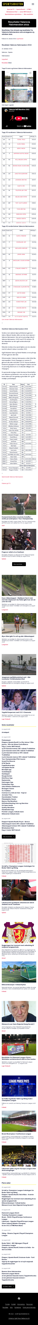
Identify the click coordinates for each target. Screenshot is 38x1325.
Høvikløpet (6, 774)
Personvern (29, 1304)
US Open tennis (7, 805)
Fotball (4, 876)
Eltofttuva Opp (7, 778)
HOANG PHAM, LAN (21, 301)
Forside (7, 1304)
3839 (4, 280)
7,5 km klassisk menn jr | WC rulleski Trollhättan (19, 757)
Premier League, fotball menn (13, 812)
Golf (3, 525)
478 (4, 173)
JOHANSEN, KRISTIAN (21, 180)
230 (4, 139)
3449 (4, 268)
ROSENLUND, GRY (21, 242)
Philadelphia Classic (9, 799)
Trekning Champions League (12, 1215)
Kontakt (13, 1304)
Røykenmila (6, 780)
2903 (4, 254)
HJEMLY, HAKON (21, 148)
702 (4, 209)
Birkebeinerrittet (12, 12)
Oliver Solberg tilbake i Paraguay (14, 1223)
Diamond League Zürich (10, 1213)
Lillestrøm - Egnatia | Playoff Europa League (17, 1221)
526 (4, 180)
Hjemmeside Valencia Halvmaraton (12, 477)
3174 (4, 260)
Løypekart (5, 59)
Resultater (5, 63)
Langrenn (5, 609)
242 (4, 144)
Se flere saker (7, 1286)
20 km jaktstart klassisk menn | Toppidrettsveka (19, 1276)
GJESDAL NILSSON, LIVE (21, 280)
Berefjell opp (6, 769)
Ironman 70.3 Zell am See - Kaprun (14, 793)
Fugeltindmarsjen (8, 765)
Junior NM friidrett (25, 12)
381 (4, 159)
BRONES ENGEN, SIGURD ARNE (21, 166)
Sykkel (4, 559)
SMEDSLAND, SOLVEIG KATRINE (21, 260)
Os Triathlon (6, 791)
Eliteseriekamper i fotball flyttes (14, 1203)
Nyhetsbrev (17, 1307)
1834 (4, 236)
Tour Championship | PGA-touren (13, 759)
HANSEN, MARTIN (21, 218)
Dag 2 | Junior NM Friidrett (11, 830)
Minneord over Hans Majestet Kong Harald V (17, 1205)
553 (4, 190)
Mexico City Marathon (9, 801)
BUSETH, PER (21, 186)
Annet (4, 958)
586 (4, 197)
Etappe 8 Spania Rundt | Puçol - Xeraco (16, 822)
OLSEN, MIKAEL (21, 144)
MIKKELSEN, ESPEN (21, 214)
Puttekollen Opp (8, 784)
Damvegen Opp (7, 782)
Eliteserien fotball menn (10, 814)
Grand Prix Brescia (8, 761)
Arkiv (11, 1307)
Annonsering (21, 1304)
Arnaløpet (5, 732)
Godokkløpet (6, 772)
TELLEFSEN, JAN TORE (21, 190)
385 (4, 166)
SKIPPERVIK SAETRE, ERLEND (21, 153)
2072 (4, 242)
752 (4, 218)
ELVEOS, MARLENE (21, 236)
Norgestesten (7, 776)
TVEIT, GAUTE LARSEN (21, 203)
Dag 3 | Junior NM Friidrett (11, 746)
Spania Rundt (20, 9)
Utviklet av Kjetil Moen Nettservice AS (19, 1318)
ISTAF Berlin (6, 763)
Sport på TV (10, 9)
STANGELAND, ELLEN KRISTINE (21, 287)
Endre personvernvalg (29, 1307)
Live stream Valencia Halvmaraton (12, 319)
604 (4, 203)
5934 (4, 312)
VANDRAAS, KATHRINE (21, 274)
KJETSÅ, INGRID (21, 293)
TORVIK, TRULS (21, 139)
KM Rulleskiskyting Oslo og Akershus (15, 803)
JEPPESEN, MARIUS (21, 223)
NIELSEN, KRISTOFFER (21, 197)
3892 (4, 287)
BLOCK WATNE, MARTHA (21, 316)
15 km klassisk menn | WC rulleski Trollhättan (18, 751)
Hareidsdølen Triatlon (10, 797)
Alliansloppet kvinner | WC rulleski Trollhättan (18, 826)
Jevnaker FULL (7, 795)
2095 (4, 248)
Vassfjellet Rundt (8, 767)
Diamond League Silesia (10, 1273)
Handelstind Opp (8, 809)
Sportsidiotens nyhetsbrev (13, 14)
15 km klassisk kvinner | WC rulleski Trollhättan (18, 748)
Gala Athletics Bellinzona (11, 786)
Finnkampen (6, 740)
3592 (4, 274)
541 (4, 186)
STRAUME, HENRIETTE (21, 268)
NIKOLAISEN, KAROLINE (21, 248)
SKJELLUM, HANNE (21, 297)
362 (4, 148)
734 (4, 214)
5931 (4, 308)
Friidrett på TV (6, 483)
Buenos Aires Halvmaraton (11, 1271)
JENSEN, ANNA (21, 254)
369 (4, 153)
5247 (4, 297)
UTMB (29, 9)
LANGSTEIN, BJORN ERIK (21, 173)
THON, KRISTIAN (21, 209)
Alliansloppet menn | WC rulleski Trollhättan (18, 824)
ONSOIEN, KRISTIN (21, 308)
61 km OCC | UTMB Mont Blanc (12, 1225)
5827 (4, 301)
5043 (4, 293)
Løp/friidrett (20, 38)
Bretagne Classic (8, 788)
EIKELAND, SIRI (21, 312)
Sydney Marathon (8, 807)
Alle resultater (28, 14)
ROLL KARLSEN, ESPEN (21, 159)
